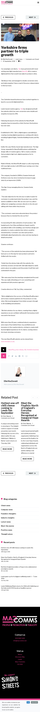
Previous (9, 17)
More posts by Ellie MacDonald (14, 384)
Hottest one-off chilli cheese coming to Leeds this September (10, 408)
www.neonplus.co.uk (7, 341)
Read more (7, 449)
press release (19, 349)
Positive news (6, 530)
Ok (28, 702)
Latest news (19, 59)
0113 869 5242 (20, 638)
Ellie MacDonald (8, 59)
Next (31, 17)
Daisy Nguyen (7, 416)
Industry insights (7, 518)
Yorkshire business (33, 349)
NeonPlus (25, 71)
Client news (5, 505)
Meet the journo (7, 526)
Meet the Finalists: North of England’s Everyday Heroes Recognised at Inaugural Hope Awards (29, 412)
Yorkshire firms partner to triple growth (14, 51)
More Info (34, 702)
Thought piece (7, 534)
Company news (7, 509)
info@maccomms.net (20, 640)
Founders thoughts (8, 514)
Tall (19, 69)
